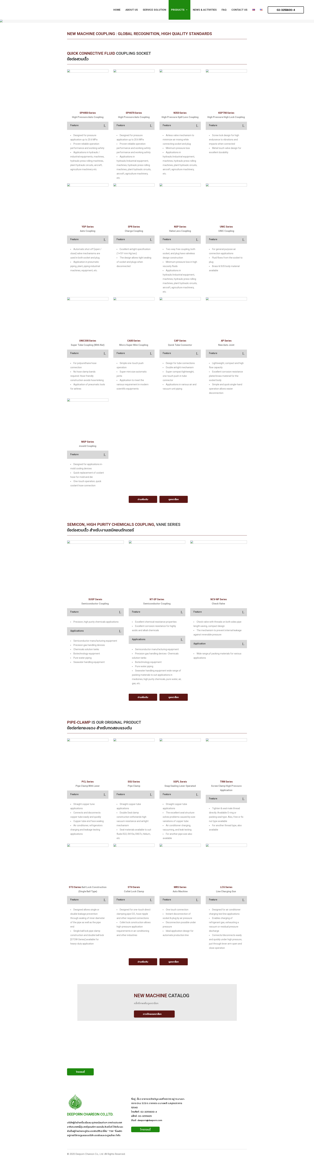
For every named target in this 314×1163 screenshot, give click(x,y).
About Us (131, 9)
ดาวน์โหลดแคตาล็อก (152, 1014)
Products (177, 9)
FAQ (224, 9)
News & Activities (205, 9)
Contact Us (239, 9)
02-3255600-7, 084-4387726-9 (101, 1061)
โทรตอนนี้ (80, 1071)
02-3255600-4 (286, 10)
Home (117, 9)
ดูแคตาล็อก (173, 499)
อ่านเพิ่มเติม (143, 499)
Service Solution (154, 9)
